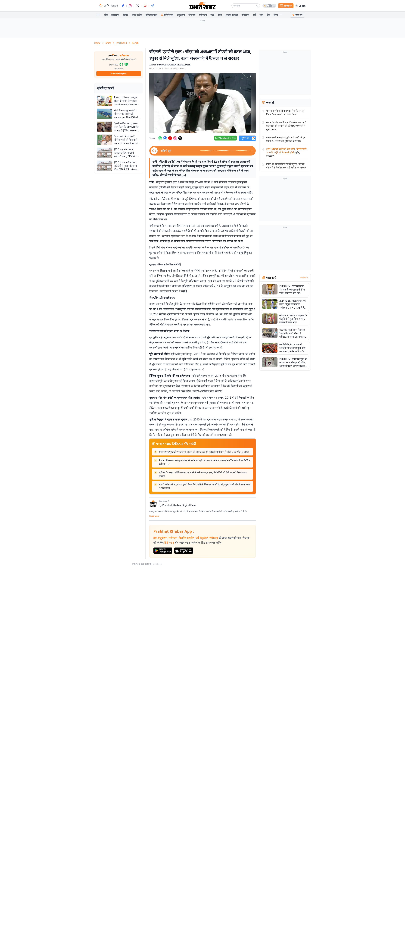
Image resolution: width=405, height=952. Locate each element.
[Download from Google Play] (162, 550)
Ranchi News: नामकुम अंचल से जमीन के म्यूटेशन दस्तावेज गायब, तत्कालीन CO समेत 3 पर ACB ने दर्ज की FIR (204, 462)
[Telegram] (152, 5)
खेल (261, 15)
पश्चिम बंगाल (151, 15)
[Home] (202, 6)
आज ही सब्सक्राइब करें (118, 73)
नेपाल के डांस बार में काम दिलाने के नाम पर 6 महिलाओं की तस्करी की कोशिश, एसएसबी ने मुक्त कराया (286, 126)
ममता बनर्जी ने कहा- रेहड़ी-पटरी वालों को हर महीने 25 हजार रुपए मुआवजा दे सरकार (285, 139)
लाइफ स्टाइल (232, 15)
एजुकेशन (181, 15)
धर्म (254, 15)
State (108, 42)
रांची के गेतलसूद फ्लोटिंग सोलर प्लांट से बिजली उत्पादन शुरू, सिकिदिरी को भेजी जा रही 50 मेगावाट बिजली (203, 474)
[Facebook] (122, 5)
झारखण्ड (115, 15)
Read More (154, 516)
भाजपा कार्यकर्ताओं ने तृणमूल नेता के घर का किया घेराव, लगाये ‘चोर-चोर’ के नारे (285, 112)
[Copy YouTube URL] (170, 138)
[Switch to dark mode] (269, 6)
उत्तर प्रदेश (137, 15)
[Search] (257, 5)
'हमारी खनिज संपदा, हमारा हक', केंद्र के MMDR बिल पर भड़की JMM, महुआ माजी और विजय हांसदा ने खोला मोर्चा (204, 486)
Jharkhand (121, 42)
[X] (137, 5)
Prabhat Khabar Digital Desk (179, 505)
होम (106, 15)
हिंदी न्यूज (169, 542)
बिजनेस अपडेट (186, 538)
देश (268, 15)
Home (97, 42)
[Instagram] (130, 5)
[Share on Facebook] (165, 138)
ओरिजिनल (168, 15)
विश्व (276, 15)
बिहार (125, 15)
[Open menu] (98, 14)
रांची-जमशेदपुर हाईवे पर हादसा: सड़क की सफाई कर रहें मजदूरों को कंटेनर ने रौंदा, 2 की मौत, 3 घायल (204, 452)
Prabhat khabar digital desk (173, 64)
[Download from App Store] (183, 550)
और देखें (302, 277)
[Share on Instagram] (175, 138)
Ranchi (135, 42)
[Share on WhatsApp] (160, 138)
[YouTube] (145, 5)
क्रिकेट (204, 538)
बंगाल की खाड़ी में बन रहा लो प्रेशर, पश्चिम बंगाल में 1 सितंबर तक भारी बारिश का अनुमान (286, 165)
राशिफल (245, 15)
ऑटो (220, 15)
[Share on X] (180, 138)
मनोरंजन (203, 15)
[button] (202, 103)
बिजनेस (192, 15)
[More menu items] (281, 14)
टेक (212, 15)
